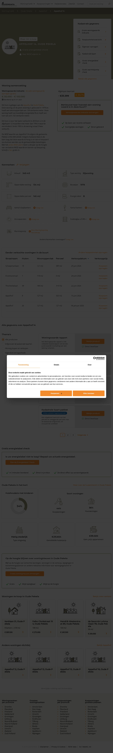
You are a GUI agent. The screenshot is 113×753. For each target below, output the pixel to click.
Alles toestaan (88, 393)
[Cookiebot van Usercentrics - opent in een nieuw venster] (95, 358)
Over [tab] (89, 365)
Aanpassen (55, 393)
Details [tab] (56, 365)
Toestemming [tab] (23, 365)
